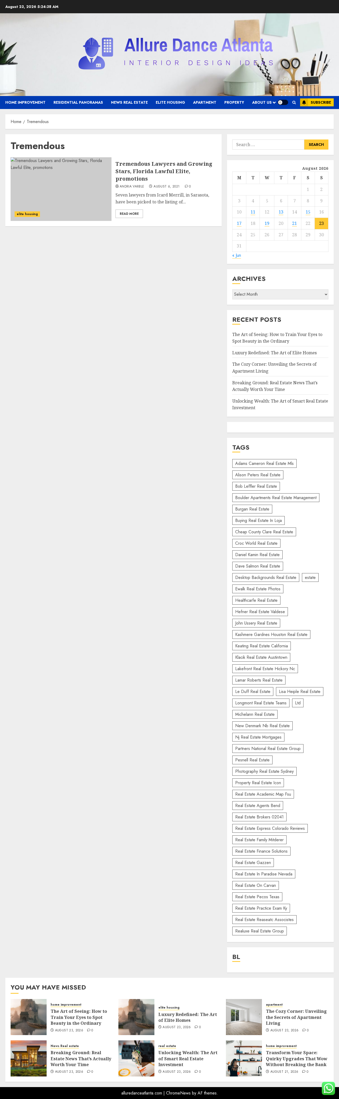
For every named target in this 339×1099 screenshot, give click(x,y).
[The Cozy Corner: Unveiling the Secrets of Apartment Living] (244, 1017)
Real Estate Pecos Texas (257, 897)
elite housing (170, 102)
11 (253, 212)
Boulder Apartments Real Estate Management (275, 498)
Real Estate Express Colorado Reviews (270, 828)
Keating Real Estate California (261, 646)
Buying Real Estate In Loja (258, 520)
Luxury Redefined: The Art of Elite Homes (274, 353)
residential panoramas (78, 102)
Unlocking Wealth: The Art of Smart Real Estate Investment (187, 1058)
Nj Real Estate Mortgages (258, 737)
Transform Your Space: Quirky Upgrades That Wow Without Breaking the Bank (296, 1058)
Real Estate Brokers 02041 (259, 817)
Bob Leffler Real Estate (256, 486)
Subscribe (321, 102)
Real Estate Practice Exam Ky (261, 908)
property (234, 102)
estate (310, 577)
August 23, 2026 (69, 1030)
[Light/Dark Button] (283, 102)
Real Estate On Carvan (255, 885)
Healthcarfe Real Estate (256, 600)
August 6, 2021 (167, 187)
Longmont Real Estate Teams (261, 703)
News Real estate (129, 102)
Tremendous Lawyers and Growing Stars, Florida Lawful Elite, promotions (163, 171)
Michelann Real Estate (255, 714)
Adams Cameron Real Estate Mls (264, 463)
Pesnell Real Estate (252, 760)
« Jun (236, 255)
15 (308, 212)
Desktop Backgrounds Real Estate (265, 577)
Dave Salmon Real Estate (257, 566)
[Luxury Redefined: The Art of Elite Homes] (136, 1017)
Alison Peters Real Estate (257, 475)
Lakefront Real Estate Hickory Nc (265, 669)
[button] (294, 102)
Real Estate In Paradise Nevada (263, 874)
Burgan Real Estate (252, 509)
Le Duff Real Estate (252, 691)
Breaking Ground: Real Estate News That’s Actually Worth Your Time (81, 1058)
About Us (262, 102)
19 (267, 223)
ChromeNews (178, 1093)
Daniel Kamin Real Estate (257, 555)
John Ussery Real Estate (256, 623)
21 (294, 223)
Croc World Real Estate (256, 543)
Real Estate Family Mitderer (259, 840)
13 (281, 212)
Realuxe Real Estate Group (259, 931)
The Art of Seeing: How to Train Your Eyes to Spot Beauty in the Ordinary (79, 1017)
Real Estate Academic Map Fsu (263, 794)
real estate (167, 1046)
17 (239, 223)
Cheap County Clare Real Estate (264, 532)
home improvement (25, 102)
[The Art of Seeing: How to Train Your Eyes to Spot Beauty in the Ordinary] (29, 1017)
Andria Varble (132, 187)
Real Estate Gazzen (253, 863)
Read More (129, 213)
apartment (204, 102)
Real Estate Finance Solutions (261, 851)
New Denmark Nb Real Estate (262, 726)
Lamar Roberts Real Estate (259, 680)
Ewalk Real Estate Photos (257, 589)
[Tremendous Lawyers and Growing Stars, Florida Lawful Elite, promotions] (61, 189)
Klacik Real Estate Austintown (261, 657)
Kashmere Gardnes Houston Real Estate (271, 634)
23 (321, 223)
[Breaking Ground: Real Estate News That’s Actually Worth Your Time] (29, 1058)
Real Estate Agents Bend (257, 806)
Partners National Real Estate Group (268, 748)
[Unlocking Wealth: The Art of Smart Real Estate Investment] (136, 1058)
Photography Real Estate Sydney (264, 771)
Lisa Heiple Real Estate (299, 691)
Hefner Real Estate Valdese (260, 612)
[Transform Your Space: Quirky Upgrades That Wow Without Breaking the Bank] (244, 1058)
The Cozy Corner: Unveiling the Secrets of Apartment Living (296, 1017)
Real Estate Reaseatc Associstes (264, 920)
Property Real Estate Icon (258, 783)
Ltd (298, 703)
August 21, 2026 (284, 1072)
